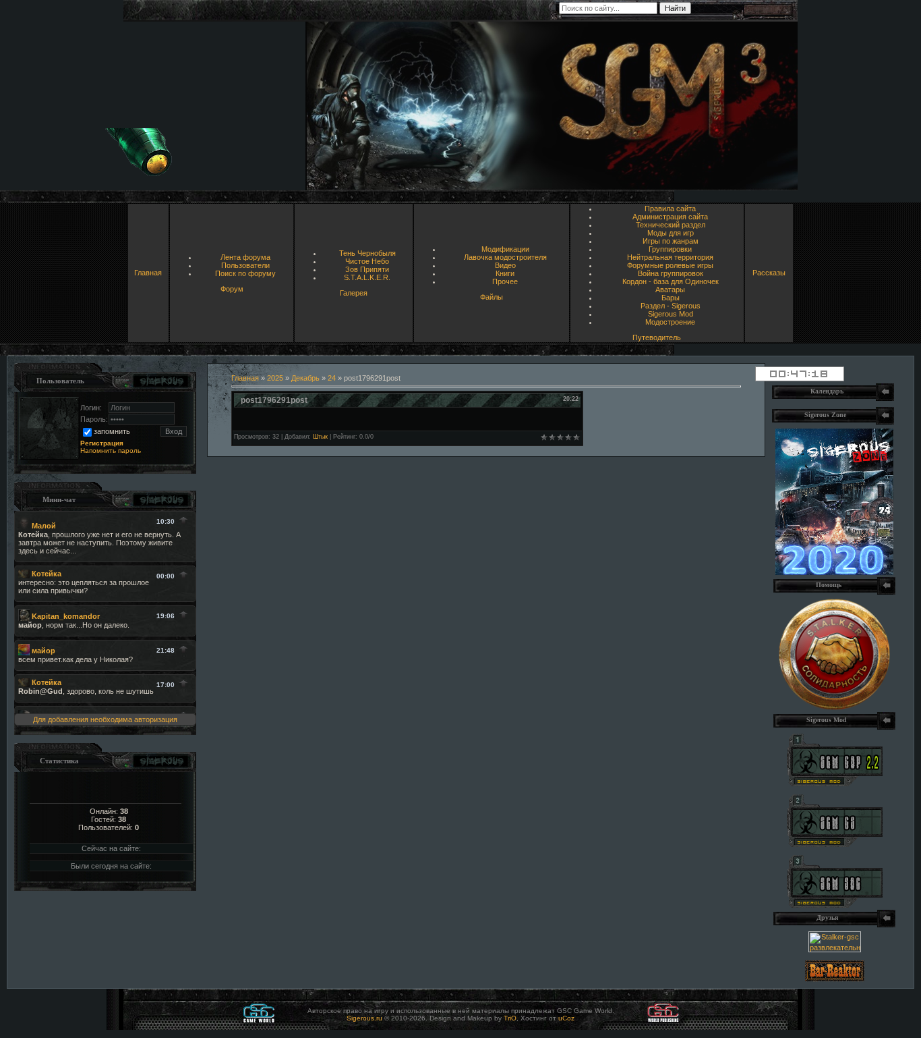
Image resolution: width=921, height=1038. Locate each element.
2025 (275, 378)
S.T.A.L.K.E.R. (367, 277)
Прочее (505, 281)
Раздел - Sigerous (671, 306)
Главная (148, 273)
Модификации (505, 249)
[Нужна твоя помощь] (834, 707)
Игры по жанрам (671, 241)
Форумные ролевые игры (670, 265)
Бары (670, 298)
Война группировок (670, 273)
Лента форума (245, 257)
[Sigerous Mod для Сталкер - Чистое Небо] (835, 844)
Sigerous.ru (364, 1018)
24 (332, 378)
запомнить (112, 431)
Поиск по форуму (245, 273)
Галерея (353, 293)
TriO (510, 1018)
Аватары (670, 289)
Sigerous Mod (670, 314)
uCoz (566, 1018)
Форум (231, 289)
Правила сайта (670, 208)
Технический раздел (670, 225)
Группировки (670, 249)
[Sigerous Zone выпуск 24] (834, 572)
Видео (505, 265)
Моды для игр (670, 233)
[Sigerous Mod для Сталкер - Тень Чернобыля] (835, 905)
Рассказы (768, 273)
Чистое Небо (367, 261)
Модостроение (670, 322)
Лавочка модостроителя (505, 257)
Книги (505, 273)
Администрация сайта (670, 217)
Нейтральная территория (670, 257)
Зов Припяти (367, 269)
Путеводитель (656, 337)
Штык (320, 436)
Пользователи (245, 265)
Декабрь (305, 378)
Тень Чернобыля (367, 253)
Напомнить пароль (110, 450)
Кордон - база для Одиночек (670, 281)
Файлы (491, 297)
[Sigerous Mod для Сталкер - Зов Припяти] (835, 784)
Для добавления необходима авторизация (105, 719)
